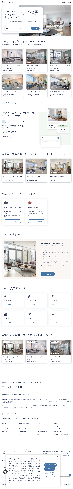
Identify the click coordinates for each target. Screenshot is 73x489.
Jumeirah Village (40, 434)
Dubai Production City (41, 431)
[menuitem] (17, 395)
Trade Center (18, 382)
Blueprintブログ (5, 458)
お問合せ (4, 460)
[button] (5, 471)
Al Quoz (3, 426)
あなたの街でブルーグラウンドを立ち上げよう (51, 452)
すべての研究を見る (65, 455)
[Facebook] (3, 477)
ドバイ (10, 382)
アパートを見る (47, 274)
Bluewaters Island (23, 429)
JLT (2, 434)
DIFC (24, 382)
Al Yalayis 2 (56, 426)
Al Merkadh (56, 423)
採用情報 (4, 454)
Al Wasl (38, 426)
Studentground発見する (36, 221)
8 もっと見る (5, 437)
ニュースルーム (5, 456)
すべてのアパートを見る (8, 102)
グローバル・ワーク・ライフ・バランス (66, 452)
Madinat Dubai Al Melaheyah (61, 434)
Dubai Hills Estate (6, 431)
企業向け (16, 454)
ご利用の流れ (17, 451)
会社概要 (4, 451)
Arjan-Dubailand (5, 429)
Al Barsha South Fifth (24, 423)
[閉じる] (57, 456)
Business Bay (39, 429)
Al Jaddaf (38, 423)
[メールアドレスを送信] (70, 475)
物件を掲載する (28, 451)
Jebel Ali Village (58, 431)
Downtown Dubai (58, 429)
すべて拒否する (50, 469)
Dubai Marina (22, 431)
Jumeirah (21, 434)
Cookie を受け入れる (50, 465)
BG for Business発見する (12, 221)
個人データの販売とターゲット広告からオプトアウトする (50, 474)
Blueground (4, 382)
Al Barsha (4, 423)
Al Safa (21, 426)
